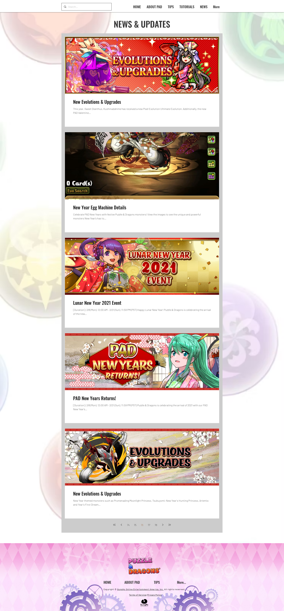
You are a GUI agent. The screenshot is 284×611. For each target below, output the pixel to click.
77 (149, 524)
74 (128, 524)
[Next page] (163, 525)
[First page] (114, 525)
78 (156, 524)
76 (142, 524)
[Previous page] (121, 525)
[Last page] (170, 525)
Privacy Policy (154, 595)
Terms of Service (137, 595)
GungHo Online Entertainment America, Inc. (140, 589)
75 (135, 524)
